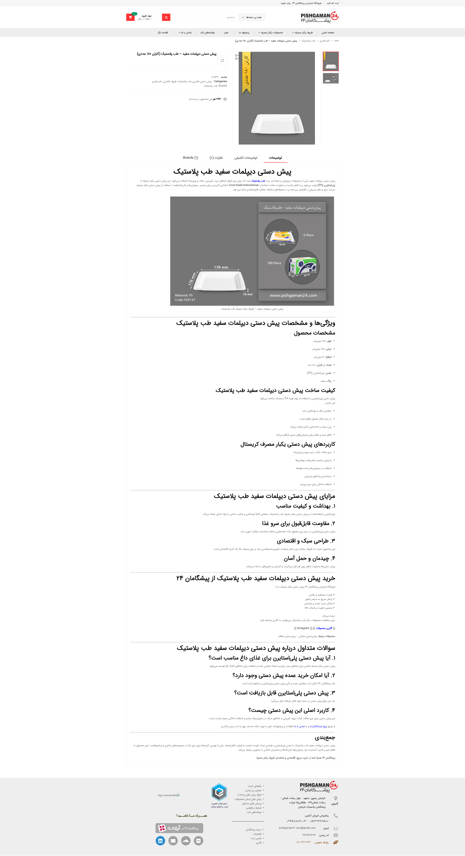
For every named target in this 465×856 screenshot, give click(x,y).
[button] (238, 57)
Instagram (303, 628)
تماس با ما (186, 33)
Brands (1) (190, 158)
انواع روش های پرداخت (249, 795)
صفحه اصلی (328, 33)
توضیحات (275, 158)
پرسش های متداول (252, 803)
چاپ (226, 33)
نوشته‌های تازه (208, 33)
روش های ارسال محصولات (248, 799)
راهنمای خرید (255, 786)
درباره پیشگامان (254, 830)
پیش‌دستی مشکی (308, 636)
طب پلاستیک (308, 41)
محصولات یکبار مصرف (272, 33)
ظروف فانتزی (170, 81)
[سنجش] (222, 60)
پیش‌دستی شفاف (287, 636)
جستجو (166, 17)
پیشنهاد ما (244, 33)
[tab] (275, 159)
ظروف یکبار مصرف (303, 33)
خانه (336, 41)
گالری (259, 843)
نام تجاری (325, 41)
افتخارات (257, 834)
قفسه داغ (163, 33)
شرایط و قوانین (254, 808)
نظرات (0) (216, 158)
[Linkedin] (160, 840)
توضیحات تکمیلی (245, 158)
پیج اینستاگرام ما (318, 726)
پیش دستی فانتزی (202, 81)
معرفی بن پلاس (253, 790)
